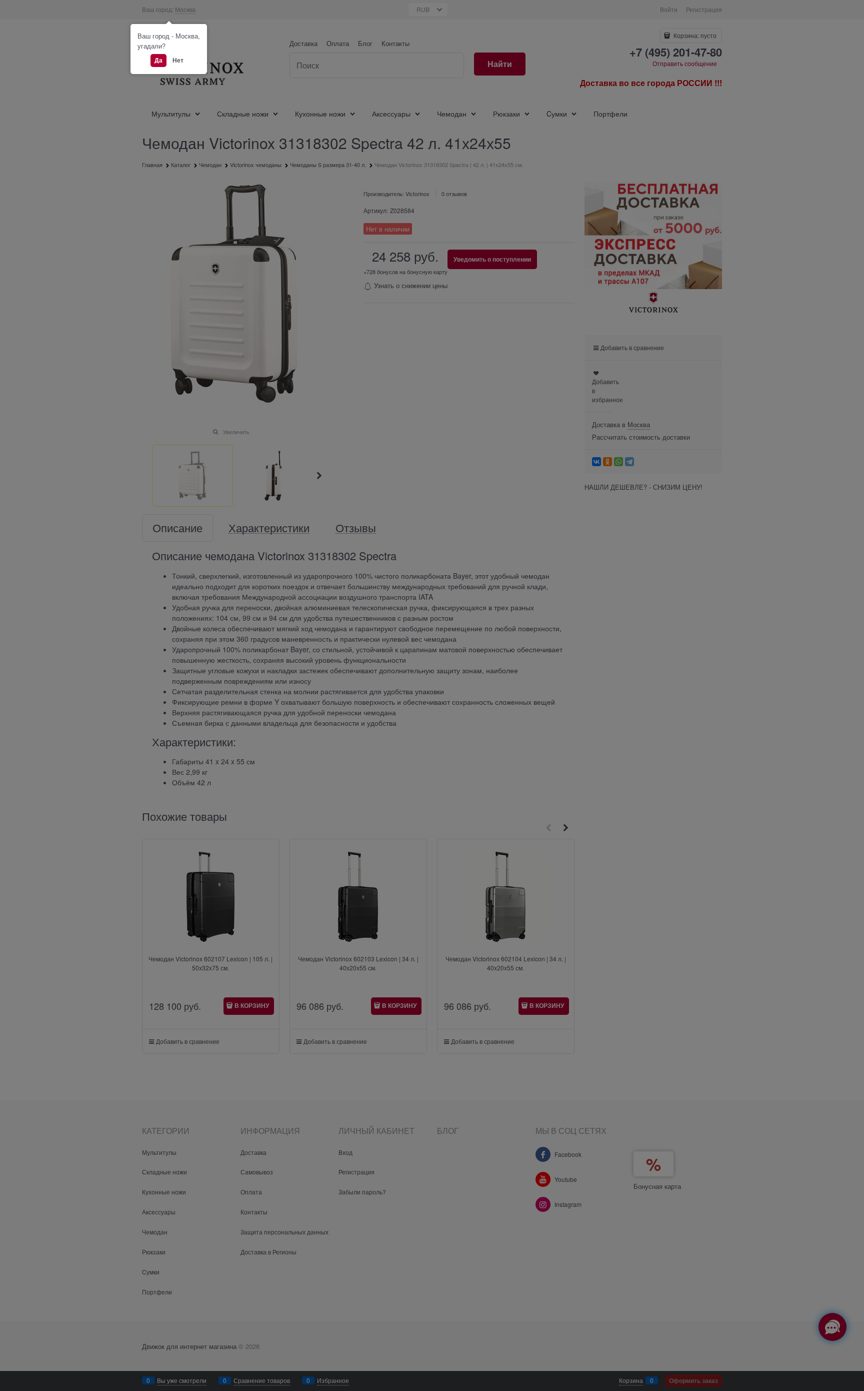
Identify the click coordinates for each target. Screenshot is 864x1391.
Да (158, 60)
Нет (178, 60)
